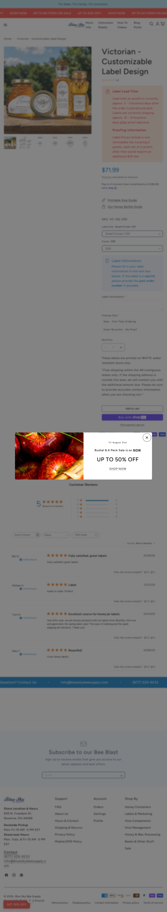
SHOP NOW (117, 468)
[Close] (147, 437)
